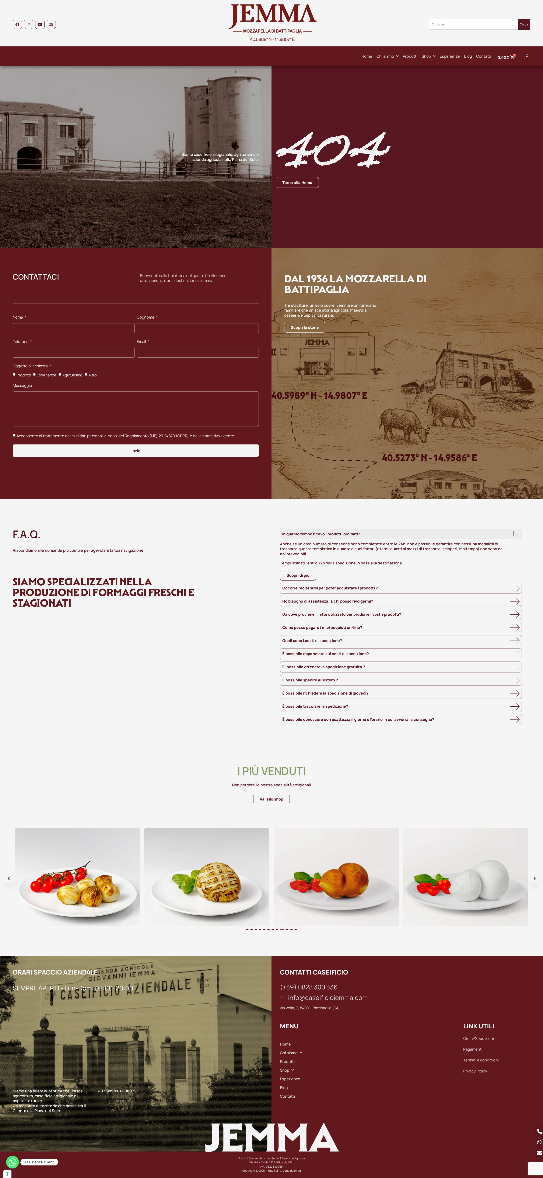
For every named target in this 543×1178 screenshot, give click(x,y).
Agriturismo (72, 374)
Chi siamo (385, 56)
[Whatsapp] (12, 1162)
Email (142, 342)
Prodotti (410, 56)
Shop (426, 56)
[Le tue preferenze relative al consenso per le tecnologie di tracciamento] (7, 1174)
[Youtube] (39, 24)
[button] (526, 56)
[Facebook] (17, 24)
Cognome (146, 317)
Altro (92, 374)
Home (366, 56)
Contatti (483, 56)
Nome (18, 317)
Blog (468, 56)
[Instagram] (28, 24)
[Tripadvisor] (51, 24)
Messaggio (22, 385)
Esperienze (450, 56)
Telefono (21, 342)
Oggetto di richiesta (31, 366)
